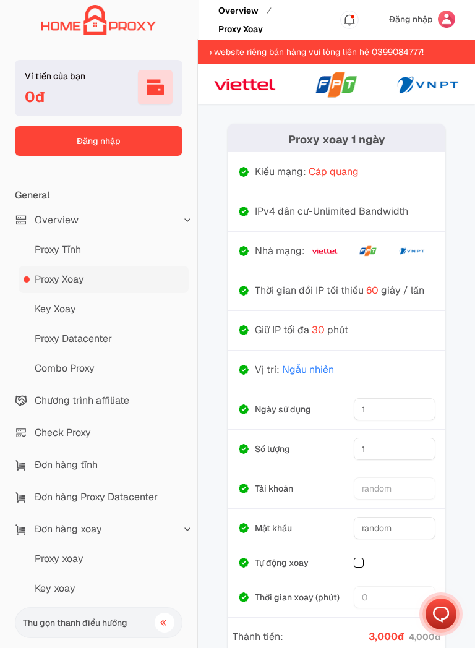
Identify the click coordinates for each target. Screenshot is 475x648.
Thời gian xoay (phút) (297, 597)
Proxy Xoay (240, 29)
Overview (238, 10)
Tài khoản (274, 488)
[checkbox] (359, 563)
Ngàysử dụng (283, 409)
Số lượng (272, 448)
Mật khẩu (273, 528)
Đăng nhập (99, 141)
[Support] (441, 614)
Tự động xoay (282, 562)
